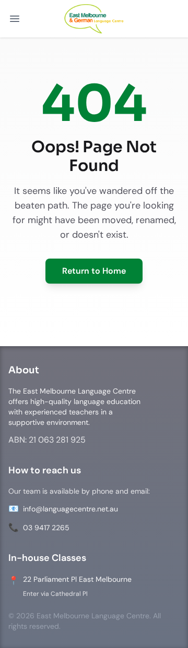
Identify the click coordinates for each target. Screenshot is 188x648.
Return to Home (94, 270)
